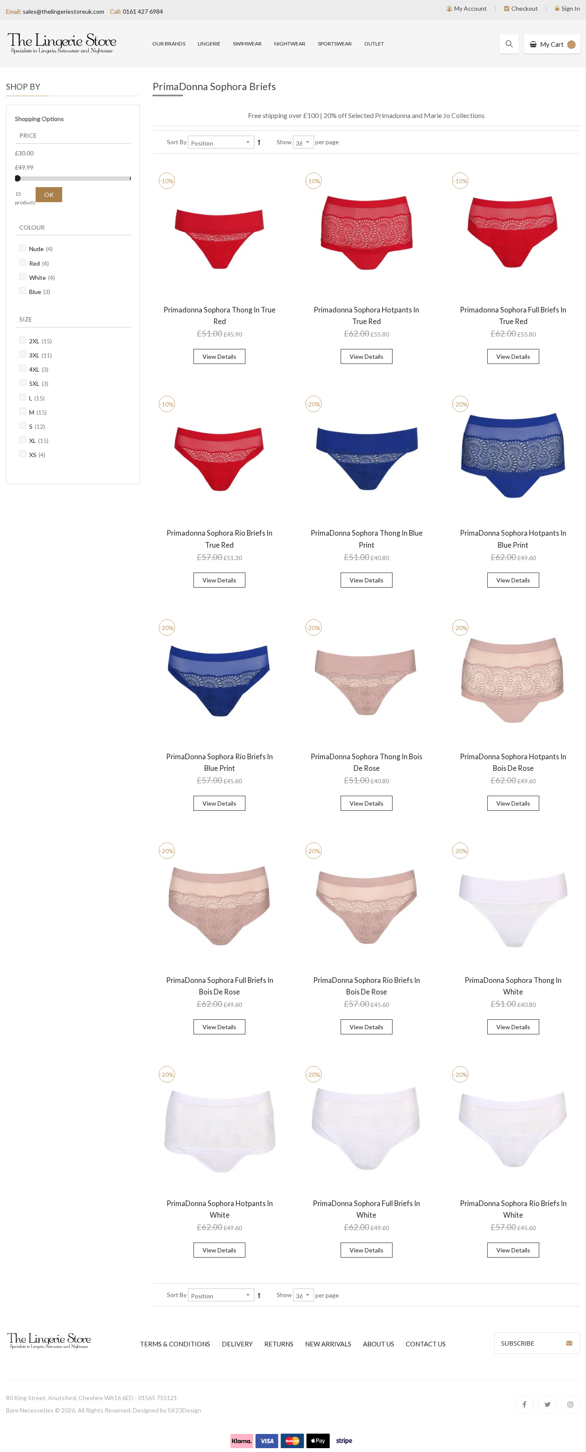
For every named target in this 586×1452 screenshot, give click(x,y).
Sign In (571, 8)
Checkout (524, 8)
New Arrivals (328, 1344)
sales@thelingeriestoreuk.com (63, 11)
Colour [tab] (32, 227)
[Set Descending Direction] (259, 142)
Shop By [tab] (23, 86)
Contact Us (426, 1344)
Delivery (237, 1344)
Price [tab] (28, 135)
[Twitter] (547, 1404)
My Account (470, 8)
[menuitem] (168, 43)
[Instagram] (570, 1404)
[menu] (366, 43)
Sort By (177, 142)
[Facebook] (524, 1404)
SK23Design (184, 1410)
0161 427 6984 (143, 11)
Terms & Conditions (175, 1344)
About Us (378, 1344)
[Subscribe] (569, 1343)
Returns (278, 1344)
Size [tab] (25, 319)
